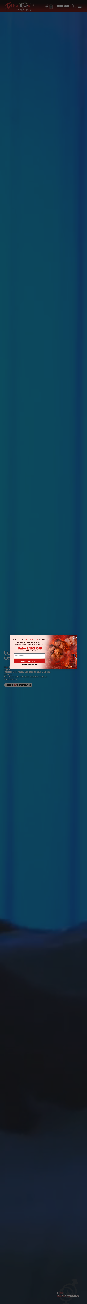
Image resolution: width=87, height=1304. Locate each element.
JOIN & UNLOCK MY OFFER (29, 661)
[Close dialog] (74, 637)
